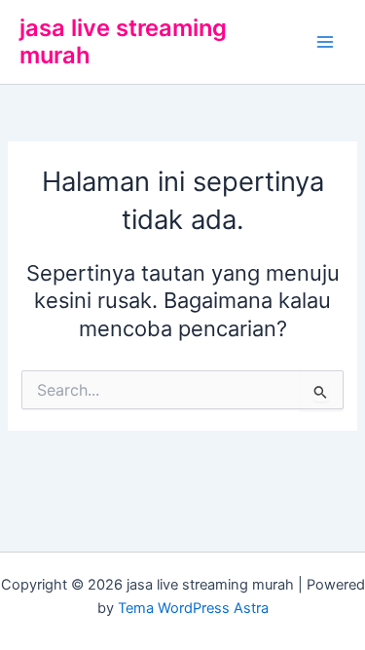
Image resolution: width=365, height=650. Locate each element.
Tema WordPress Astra (193, 608)
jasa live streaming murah (123, 41)
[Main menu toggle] (325, 41)
